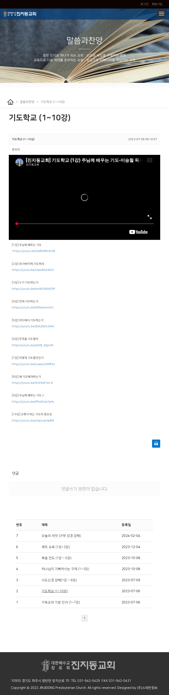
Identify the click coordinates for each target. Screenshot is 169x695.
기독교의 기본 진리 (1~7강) (61, 602)
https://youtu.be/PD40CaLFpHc (33, 401)
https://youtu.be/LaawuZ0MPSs (33, 364)
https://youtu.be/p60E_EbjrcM (32, 345)
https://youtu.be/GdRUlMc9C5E (34, 251)
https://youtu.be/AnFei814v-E (32, 382)
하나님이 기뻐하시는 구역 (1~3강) (65, 569)
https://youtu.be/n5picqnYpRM (33, 420)
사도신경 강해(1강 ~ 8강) (59, 580)
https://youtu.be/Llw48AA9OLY (33, 269)
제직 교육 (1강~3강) (56, 547)
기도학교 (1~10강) (55, 591)
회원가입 (156, 4)
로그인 (145, 4)
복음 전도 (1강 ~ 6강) (57, 558)
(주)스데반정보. (147, 688)
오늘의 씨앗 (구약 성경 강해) (61, 536)
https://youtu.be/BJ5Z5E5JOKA (33, 326)
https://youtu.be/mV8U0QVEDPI (33, 288)
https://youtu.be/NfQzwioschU (32, 307)
